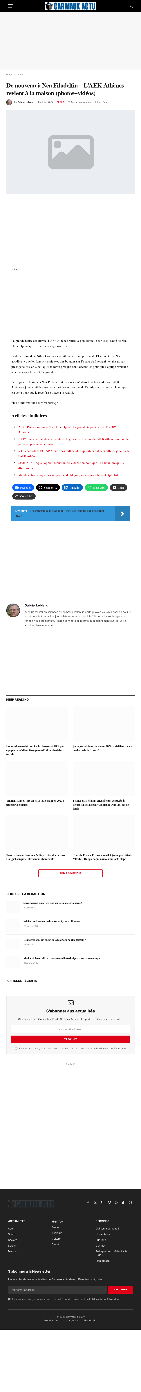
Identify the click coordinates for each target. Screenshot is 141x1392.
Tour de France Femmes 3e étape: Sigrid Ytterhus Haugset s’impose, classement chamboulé (35, 857)
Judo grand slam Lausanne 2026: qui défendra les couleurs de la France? (102, 748)
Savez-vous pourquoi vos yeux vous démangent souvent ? (53, 903)
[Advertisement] (70, 40)
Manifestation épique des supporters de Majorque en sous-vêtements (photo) (68, 475)
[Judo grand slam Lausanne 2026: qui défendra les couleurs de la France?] (104, 723)
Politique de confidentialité (111, 1048)
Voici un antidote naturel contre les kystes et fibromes (52, 921)
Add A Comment (70, 873)
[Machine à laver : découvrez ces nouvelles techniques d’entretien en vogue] (13, 962)
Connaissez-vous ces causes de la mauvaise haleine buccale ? (55, 940)
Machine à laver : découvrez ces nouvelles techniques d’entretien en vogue (62, 958)
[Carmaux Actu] (70, 6)
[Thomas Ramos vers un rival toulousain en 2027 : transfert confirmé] (37, 778)
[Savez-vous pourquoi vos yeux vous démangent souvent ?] (13, 907)
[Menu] (10, 6)
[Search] (131, 6)
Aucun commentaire (81, 102)
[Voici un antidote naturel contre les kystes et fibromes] (13, 925)
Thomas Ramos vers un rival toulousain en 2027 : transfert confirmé (35, 803)
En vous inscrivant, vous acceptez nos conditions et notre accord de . (72, 1048)
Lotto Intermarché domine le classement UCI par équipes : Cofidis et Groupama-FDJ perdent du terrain (35, 750)
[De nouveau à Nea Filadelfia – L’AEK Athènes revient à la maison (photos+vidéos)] (70, 152)
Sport (60, 102)
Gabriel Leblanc (25, 102)
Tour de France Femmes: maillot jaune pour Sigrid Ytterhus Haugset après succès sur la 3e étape (103, 857)
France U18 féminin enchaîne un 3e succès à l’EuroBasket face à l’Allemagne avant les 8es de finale (101, 804)
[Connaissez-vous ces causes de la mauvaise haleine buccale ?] (13, 944)
